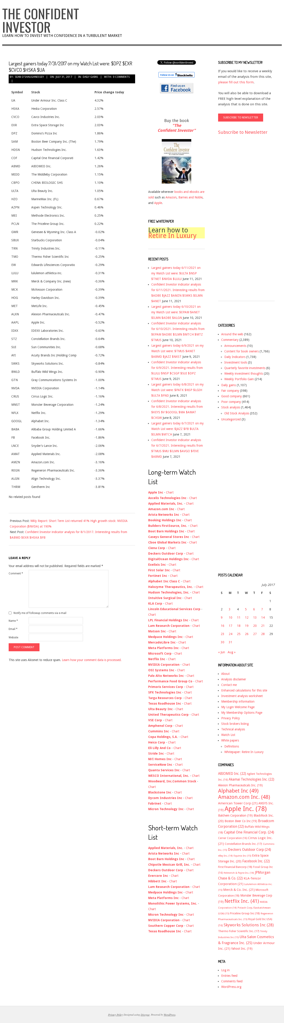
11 (239, 617)
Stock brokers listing (235, 723)
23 (222, 634)
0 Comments (121, 76)
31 (230, 642)
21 (263, 625)
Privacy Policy (230, 718)
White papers (230, 740)
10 (230, 617)
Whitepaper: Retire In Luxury (244, 752)
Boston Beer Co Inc (241, 821)
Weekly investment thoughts (243, 373)
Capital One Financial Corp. (249, 832)
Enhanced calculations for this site (244, 690)
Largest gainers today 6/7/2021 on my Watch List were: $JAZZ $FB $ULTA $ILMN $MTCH (177, 429)
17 (230, 625)
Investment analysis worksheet (242, 696)
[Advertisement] (236, 222)
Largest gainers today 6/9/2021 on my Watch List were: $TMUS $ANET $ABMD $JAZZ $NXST (177, 351)
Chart (170, 492)
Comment (16, 573)
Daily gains (90, 76)
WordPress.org (231, 987)
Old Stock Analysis (236, 413)
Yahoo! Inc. (241, 948)
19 (246, 625)
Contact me (229, 685)
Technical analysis (233, 729)
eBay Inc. (225, 855)
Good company (231, 396)
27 (255, 634)
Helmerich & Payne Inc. (239, 872)
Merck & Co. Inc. (239, 890)
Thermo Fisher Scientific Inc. (238, 931)
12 (246, 617)
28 (263, 634)
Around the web (232, 334)
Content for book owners (241, 351)
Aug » (232, 652)
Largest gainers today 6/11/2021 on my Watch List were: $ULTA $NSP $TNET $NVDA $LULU (176, 273)
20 (255, 625)
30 (222, 642)
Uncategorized (231, 419)
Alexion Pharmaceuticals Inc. (240, 785)
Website (13, 637)
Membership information (237, 701)
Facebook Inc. (256, 861)
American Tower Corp (238, 803)
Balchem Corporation (235, 815)
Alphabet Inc (238, 791)
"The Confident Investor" (176, 128)
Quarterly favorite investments (244, 368)
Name (13, 620)
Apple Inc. (246, 809)
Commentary (230, 340)
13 (255, 617)
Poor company (231, 402)
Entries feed (229, 975)
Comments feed (232, 981)
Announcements (235, 346)
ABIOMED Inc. (232, 774)
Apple (158, 203)
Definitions (231, 746)
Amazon (171, 197)
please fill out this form (236, 82)
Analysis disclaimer (233, 679)
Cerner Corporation (232, 838)
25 (239, 634)
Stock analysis (230, 407)
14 (263, 617)
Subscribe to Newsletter (242, 132)
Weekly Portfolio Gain (239, 379)
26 (246, 634)
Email (13, 629)
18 (239, 625)
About (225, 673)
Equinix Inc (242, 855)
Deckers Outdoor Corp (249, 849)
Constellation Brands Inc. (243, 843)
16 (222, 625)
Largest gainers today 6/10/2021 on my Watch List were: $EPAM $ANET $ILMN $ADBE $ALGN (176, 312)
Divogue (145, 1014)
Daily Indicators (234, 357)
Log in (225, 970)
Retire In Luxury (172, 236)
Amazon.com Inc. (244, 797)
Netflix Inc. (242, 901)
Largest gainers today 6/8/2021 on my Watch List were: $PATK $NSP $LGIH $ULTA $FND (177, 390)
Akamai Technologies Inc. (251, 779)
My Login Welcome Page (237, 707)
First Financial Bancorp (235, 867)
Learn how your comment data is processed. (92, 660)
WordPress (170, 1014)
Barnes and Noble (190, 197)
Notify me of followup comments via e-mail (40, 613)
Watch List (228, 735)
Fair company (230, 390)
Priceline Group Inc (245, 913)
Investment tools (235, 362)
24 (230, 634)
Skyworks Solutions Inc (249, 925)
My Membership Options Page (241, 712)
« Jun (221, 652)
